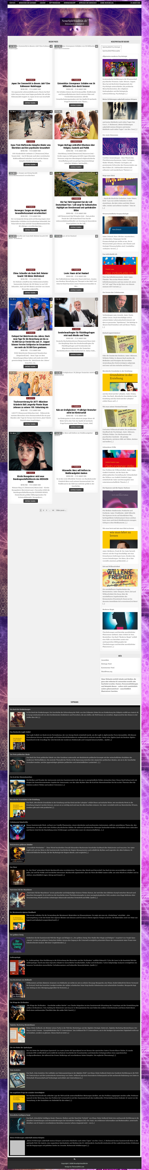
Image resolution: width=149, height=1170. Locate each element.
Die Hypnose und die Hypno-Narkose (116, 445)
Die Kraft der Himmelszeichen (21, 748)
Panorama (32, 80)
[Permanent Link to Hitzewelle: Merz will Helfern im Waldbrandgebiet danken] (76, 448)
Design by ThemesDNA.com (74, 1162)
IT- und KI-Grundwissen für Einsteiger (24, 1131)
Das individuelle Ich (110, 211)
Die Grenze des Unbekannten (113, 249)
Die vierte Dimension (110, 92)
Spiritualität (77, 141)
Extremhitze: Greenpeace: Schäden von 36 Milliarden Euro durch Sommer (76, 85)
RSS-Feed (24, 89)
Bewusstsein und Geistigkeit (27, 3)
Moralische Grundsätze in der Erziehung (117, 328)
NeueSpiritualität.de (74, 20)
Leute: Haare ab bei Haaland (76, 273)
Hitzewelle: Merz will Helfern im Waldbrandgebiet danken (76, 472)
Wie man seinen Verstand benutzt (115, 364)
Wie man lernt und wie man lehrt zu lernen (118, 485)
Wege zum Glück (109, 132)
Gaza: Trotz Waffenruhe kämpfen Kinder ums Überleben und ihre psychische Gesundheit (31, 146)
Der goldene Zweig (17, 906)
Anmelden (105, 655)
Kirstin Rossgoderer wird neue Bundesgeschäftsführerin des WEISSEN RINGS (30, 479)
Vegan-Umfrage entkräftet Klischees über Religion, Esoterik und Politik (76, 146)
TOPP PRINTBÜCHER (54, 3)
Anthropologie (15, 928)
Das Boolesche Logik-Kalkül (20, 703)
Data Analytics (15, 1041)
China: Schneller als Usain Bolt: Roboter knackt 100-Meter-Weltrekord (30, 274)
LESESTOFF (43, 3)
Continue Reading (31, 103)
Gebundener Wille (109, 404)
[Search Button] (74, 1154)
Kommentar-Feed (107, 663)
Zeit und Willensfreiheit (111, 523)
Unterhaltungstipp (69, 3)
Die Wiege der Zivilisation (19, 973)
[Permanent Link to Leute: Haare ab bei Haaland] (76, 251)
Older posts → (61, 510)
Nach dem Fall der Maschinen (21, 860)
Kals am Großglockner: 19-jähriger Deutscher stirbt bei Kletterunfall (76, 411)
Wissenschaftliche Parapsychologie (116, 171)
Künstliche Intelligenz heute (20, 1086)
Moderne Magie (108, 566)
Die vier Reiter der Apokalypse (21, 1018)
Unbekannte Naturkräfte (19, 793)
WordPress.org (106, 667)
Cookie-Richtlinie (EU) (106, 3)
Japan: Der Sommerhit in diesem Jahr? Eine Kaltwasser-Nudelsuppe (30, 85)
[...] (136, 86)
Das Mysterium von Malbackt (21, 951)
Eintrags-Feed (106, 659)
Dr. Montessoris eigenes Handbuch (23, 883)
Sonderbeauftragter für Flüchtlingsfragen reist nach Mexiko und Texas (76, 334)
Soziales (31, 141)
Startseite (12, 3)
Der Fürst (13, 838)
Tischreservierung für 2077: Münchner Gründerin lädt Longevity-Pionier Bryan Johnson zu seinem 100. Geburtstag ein (30, 404)
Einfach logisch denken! (111, 290)
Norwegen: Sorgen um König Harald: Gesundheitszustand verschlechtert (31, 212)
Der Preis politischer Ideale (20, 725)
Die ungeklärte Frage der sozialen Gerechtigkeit (27, 1063)
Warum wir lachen (109, 609)
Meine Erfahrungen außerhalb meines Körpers (120, 56)
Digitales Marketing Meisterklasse (22, 996)
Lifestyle (32, 398)
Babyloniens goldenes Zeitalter (21, 815)
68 (53, 510)
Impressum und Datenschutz (88, 3)
